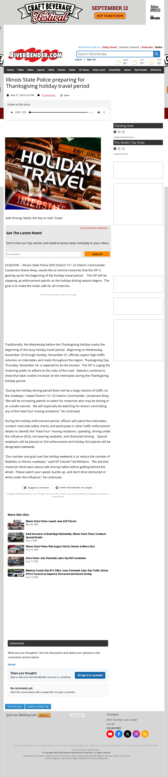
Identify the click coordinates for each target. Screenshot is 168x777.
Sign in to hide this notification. (94, 227)
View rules (12, 664)
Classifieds (115, 69)
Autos (127, 69)
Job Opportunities (46, 745)
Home (10, 69)
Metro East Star (79, 749)
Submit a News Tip (38, 706)
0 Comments (48, 95)
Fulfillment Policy (151, 745)
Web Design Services (78, 745)
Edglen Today (93, 749)
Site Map (105, 745)
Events (61, 69)
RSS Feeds (116, 745)
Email (80, 715)
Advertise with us (89, 47)
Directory (156, 69)
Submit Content (129, 47)
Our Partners (61, 745)
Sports (41, 69)
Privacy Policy (135, 745)
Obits (51, 69)
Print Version (15, 706)
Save (66, 95)
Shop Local (99, 69)
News (30, 69)
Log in (78, 59)
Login (73, 715)
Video (20, 69)
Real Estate (141, 69)
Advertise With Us (29, 745)
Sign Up (91, 59)
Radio (158, 47)
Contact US (94, 745)
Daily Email (110, 47)
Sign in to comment (91, 675)
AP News (84, 69)
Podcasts (147, 47)
